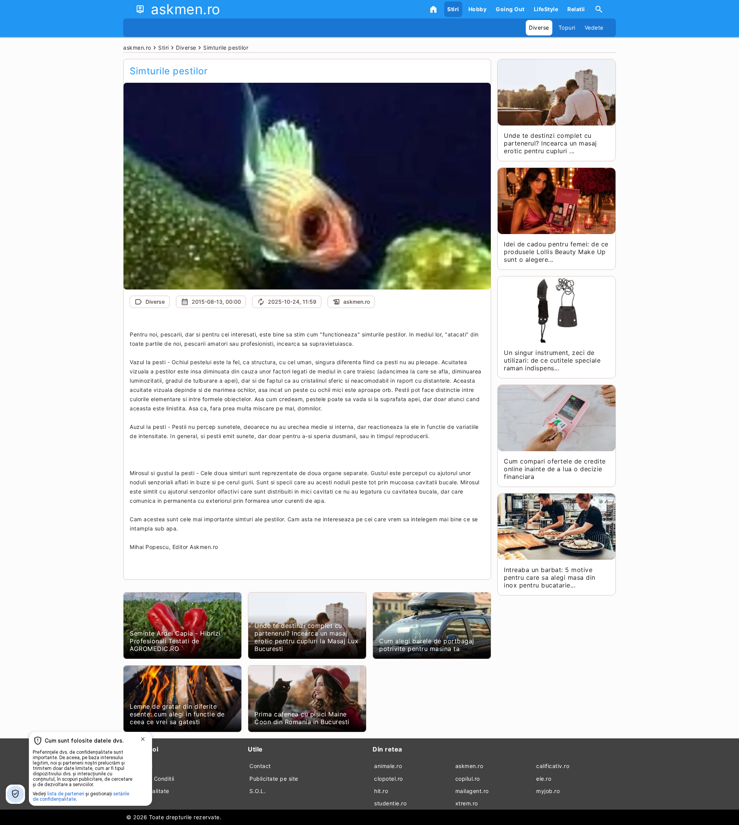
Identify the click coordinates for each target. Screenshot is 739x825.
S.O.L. (257, 791)
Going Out (510, 9)
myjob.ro (548, 791)
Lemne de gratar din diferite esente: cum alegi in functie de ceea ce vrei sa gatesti (177, 714)
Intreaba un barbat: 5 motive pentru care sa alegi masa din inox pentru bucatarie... (549, 577)
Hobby (477, 9)
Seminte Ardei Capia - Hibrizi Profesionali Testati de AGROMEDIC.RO (175, 641)
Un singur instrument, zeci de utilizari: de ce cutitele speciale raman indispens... (552, 360)
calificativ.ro (552, 766)
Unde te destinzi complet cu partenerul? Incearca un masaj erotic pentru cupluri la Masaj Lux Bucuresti (306, 637)
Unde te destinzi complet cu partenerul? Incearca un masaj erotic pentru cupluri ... (550, 143)
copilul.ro (467, 778)
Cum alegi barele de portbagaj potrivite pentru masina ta (426, 645)
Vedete (594, 27)
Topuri (566, 27)
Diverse (539, 27)
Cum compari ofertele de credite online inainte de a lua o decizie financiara (555, 468)
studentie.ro (390, 803)
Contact (260, 766)
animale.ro (388, 766)
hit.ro (381, 791)
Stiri (453, 9)
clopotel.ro (388, 778)
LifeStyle (546, 9)
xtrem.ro (466, 803)
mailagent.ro (472, 791)
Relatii (576, 9)
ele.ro (543, 778)
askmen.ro (469, 766)
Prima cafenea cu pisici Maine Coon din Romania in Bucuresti (301, 718)
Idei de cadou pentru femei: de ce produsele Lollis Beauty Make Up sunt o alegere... (556, 251)
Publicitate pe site (273, 778)
